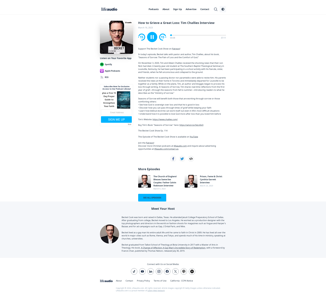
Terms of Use (160, 281)
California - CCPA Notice (181, 281)
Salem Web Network (156, 290)
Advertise (191, 9)
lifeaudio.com (180, 145)
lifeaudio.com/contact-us (166, 149)
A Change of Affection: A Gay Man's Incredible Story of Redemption (173, 247)
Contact (204, 9)
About (165, 9)
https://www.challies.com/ (165, 119)
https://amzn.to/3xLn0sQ (191, 125)
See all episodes (152, 197)
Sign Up (177, 9)
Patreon (176, 48)
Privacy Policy (143, 281)
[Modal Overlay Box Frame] (116, 105)
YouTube (194, 136)
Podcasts (154, 9)
